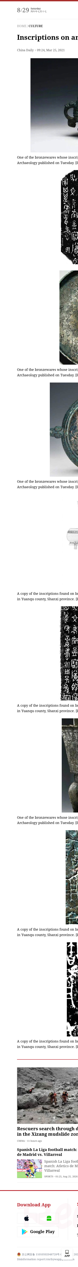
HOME (22, 26)
